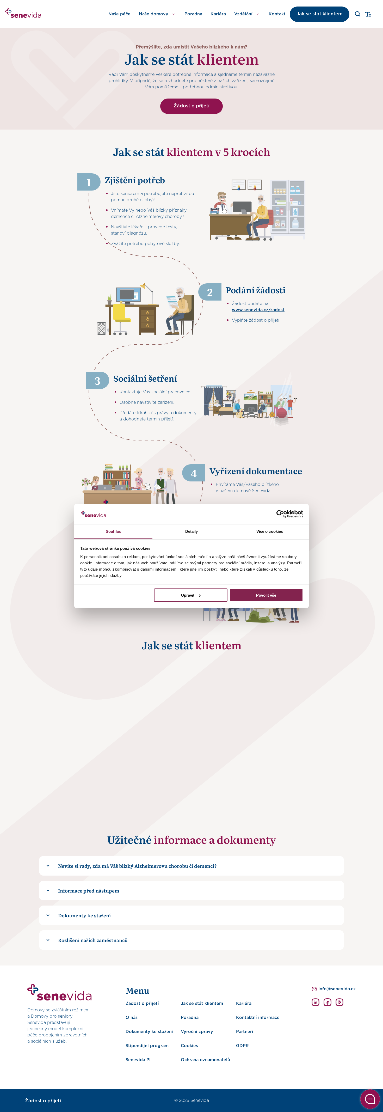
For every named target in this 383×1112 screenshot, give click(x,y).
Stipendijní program (147, 1046)
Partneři (244, 1032)
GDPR (242, 1046)
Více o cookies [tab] (269, 531)
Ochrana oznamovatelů (205, 1060)
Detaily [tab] (191, 531)
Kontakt (277, 14)
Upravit (187, 595)
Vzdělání (243, 14)
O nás (132, 1018)
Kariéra (218, 14)
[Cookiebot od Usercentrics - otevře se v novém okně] (280, 514)
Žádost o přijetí (191, 106)
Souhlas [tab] (113, 531)
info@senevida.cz (337, 989)
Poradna (193, 14)
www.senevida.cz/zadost (258, 310)
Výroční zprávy (197, 1032)
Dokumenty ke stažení (149, 1032)
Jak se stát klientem (319, 14)
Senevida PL (139, 1060)
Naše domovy (153, 14)
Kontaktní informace (258, 1018)
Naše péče (119, 14)
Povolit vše (266, 595)
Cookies (189, 1046)
